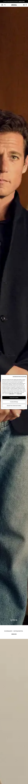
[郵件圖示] (23, 5)
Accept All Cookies (14, 397)
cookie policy (11, 393)
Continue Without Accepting (19, 376)
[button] (5, 5)
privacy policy (19, 393)
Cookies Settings (14, 401)
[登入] (26, 5)
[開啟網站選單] (2, 5)
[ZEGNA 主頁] (14, 6)
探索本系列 (14, 634)
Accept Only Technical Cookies (14, 405)
